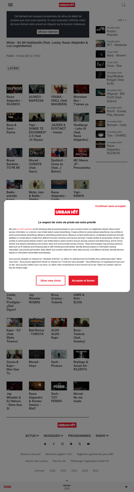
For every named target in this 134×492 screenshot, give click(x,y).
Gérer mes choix (51, 280)
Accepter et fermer (83, 280)
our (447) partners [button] (24, 229)
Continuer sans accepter (110, 206)
